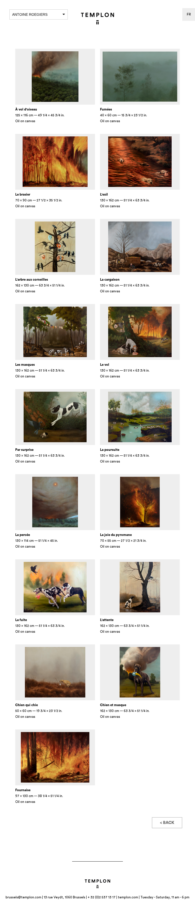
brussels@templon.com (23, 897)
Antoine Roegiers (29, 14)
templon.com (128, 897)
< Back (167, 823)
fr (189, 14)
